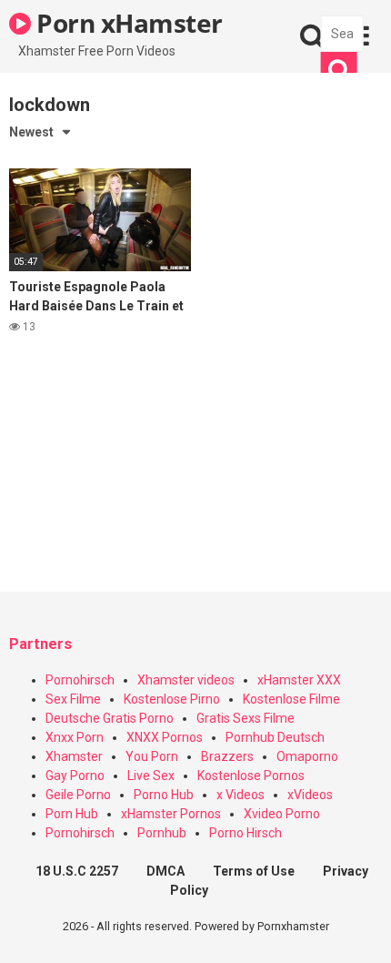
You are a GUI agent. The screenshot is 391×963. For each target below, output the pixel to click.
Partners (40, 644)
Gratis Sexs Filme (245, 718)
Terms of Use (254, 871)
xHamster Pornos (171, 813)
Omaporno (307, 756)
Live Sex (151, 775)
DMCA (165, 871)
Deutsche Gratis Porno (109, 718)
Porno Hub (164, 794)
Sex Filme (73, 699)
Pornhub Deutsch (275, 737)
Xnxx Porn (74, 737)
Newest (31, 132)
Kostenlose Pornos (251, 775)
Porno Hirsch (245, 833)
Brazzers (227, 756)
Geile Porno (78, 794)
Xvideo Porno (282, 813)
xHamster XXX (299, 680)
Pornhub (161, 833)
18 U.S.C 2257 (76, 871)
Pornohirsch (80, 680)
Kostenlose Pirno (172, 699)
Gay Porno (75, 775)
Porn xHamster (127, 22)
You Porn (151, 756)
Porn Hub (71, 813)
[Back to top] (357, 926)
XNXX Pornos (164, 737)
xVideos (310, 794)
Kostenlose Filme (291, 699)
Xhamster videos (186, 680)
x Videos (240, 794)
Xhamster (74, 756)
